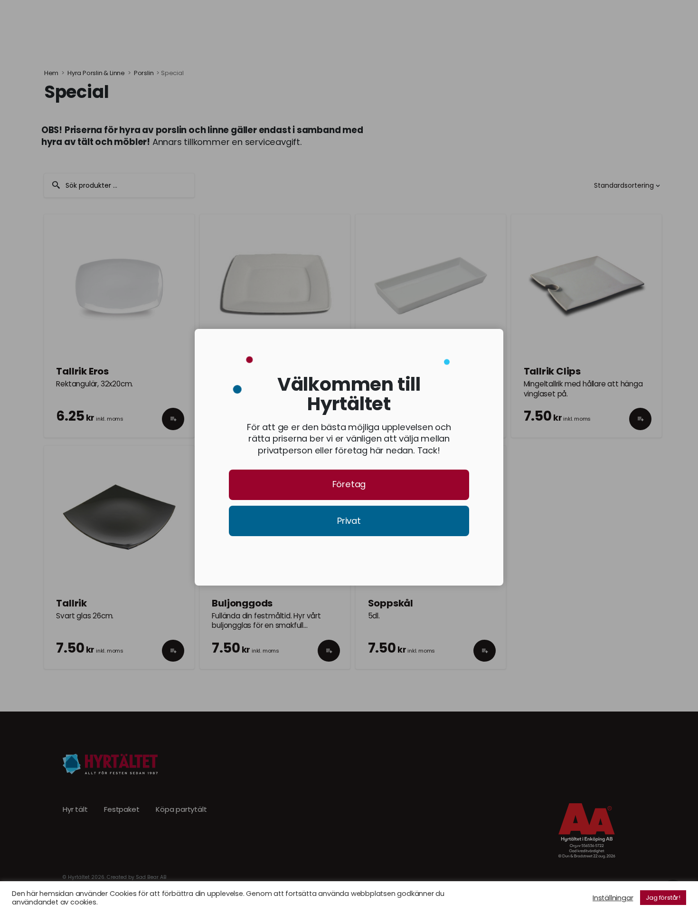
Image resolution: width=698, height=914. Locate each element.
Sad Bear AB (151, 877)
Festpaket (121, 809)
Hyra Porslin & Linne (96, 73)
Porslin (144, 73)
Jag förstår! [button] (663, 897)
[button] (173, 428)
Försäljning (211, 23)
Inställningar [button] (613, 898)
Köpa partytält (181, 809)
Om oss (270, 23)
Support (322, 23)
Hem (51, 73)
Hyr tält (75, 809)
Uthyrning (150, 23)
